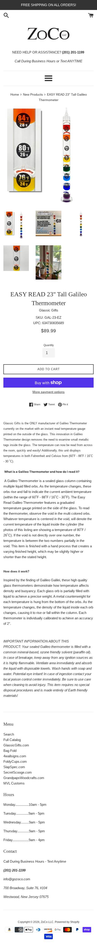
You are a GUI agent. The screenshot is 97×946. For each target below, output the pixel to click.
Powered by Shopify (67, 922)
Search (8, 734)
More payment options (48, 392)
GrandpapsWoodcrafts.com (23, 778)
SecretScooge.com (17, 772)
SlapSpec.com (14, 767)
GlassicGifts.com (16, 745)
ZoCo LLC (47, 922)
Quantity (49, 345)
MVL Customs (14, 783)
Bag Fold (9, 751)
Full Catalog (12, 740)
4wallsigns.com (14, 756)
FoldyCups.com (15, 761)
